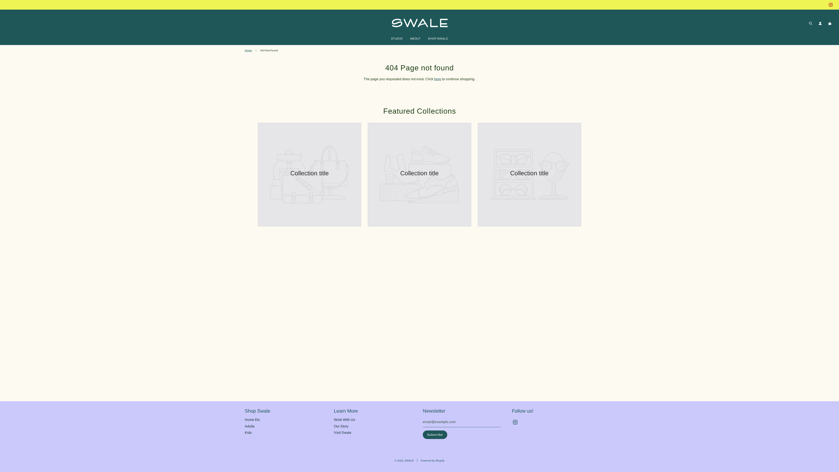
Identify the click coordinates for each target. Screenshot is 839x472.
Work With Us (344, 420)
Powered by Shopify (432, 460)
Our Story (341, 426)
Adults (250, 426)
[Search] (810, 23)
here (437, 79)
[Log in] (820, 23)
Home (248, 50)
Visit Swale (342, 432)
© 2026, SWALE (404, 460)
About (415, 38)
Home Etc (252, 420)
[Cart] (830, 23)
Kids (248, 432)
